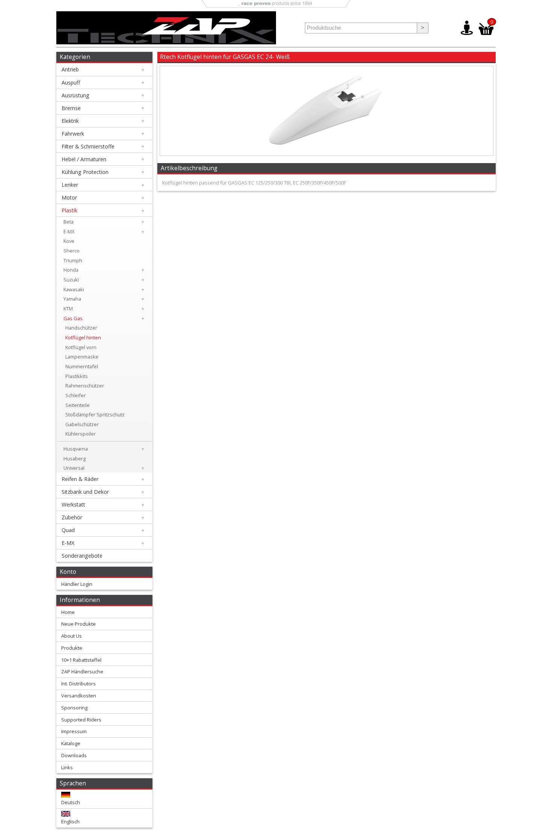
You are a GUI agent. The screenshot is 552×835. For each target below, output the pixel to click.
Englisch (70, 821)
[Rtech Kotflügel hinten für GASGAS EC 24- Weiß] (326, 153)
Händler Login (76, 584)
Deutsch (70, 802)
